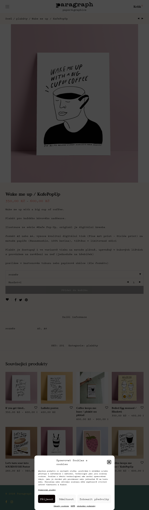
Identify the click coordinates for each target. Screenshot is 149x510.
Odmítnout (66, 499)
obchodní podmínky (86, 506)
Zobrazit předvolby (94, 499)
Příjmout (46, 499)
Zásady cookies (61, 506)
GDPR (73, 506)
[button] (109, 462)
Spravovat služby (47, 490)
